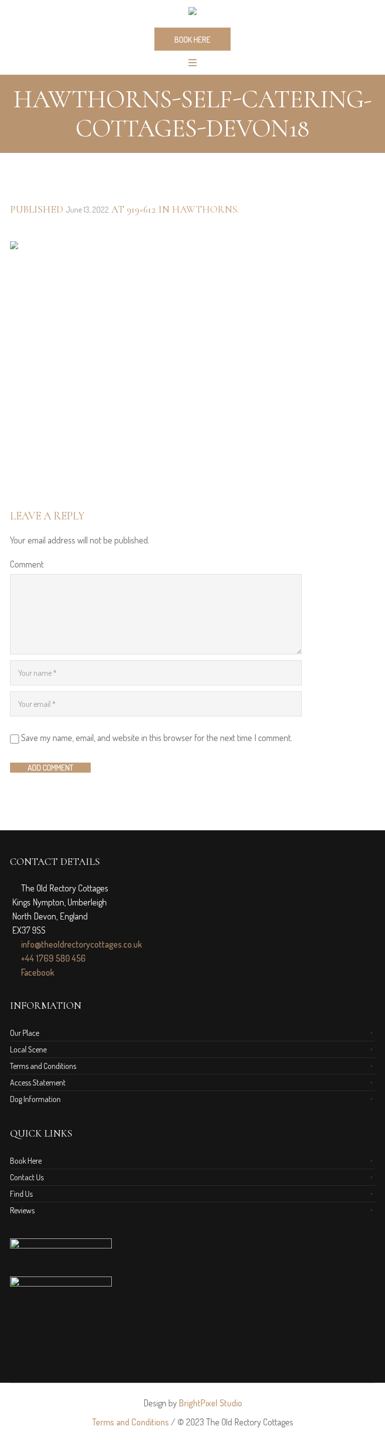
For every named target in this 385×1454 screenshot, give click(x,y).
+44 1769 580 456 (52, 958)
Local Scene (28, 1049)
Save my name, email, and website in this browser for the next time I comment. (156, 737)
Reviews (22, 1210)
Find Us (21, 1194)
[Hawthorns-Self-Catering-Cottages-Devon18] (192, 362)
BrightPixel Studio (210, 1402)
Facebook (36, 972)
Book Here (26, 1161)
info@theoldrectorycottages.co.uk (80, 944)
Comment (27, 564)
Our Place (24, 1033)
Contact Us (27, 1177)
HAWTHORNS (204, 210)
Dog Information (35, 1099)
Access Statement (38, 1082)
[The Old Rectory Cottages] (192, 13)
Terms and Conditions (43, 1066)
